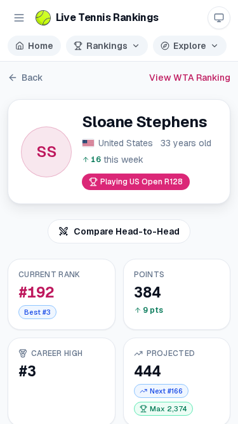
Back (32, 77)
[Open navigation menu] (19, 17)
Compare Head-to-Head (127, 231)
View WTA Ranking (189, 77)
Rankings (107, 45)
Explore (189, 45)
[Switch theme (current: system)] (219, 17)
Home (40, 45)
